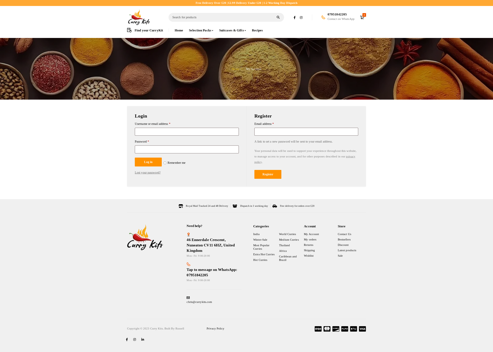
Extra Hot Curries (264, 254)
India (256, 234)
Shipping (309, 250)
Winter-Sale (260, 239)
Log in (148, 162)
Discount (343, 244)
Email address (264, 123)
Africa (283, 250)
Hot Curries (260, 259)
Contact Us (344, 234)
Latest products (347, 250)
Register (267, 174)
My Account (311, 234)
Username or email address (152, 123)
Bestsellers (344, 239)
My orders (310, 239)
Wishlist (309, 255)
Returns (308, 244)
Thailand (284, 245)
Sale (340, 255)
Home (235, 69)
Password (142, 141)
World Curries (287, 234)
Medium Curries (289, 239)
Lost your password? (148, 172)
